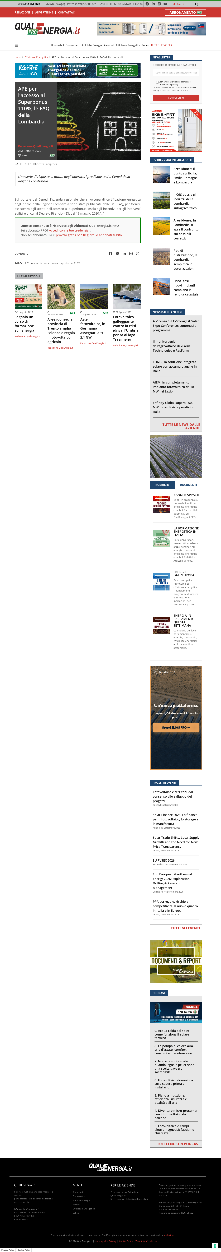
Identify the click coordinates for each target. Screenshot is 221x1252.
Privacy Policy (7, 1250)
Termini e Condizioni (146, 1241)
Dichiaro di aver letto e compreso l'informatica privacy (175, 83)
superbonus (51, 263)
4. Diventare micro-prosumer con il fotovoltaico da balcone (176, 1114)
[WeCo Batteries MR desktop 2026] (176, 130)
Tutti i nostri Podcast (178, 1144)
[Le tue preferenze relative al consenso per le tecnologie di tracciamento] (215, 1246)
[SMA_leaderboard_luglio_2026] (151, 28)
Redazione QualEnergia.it (35, 146)
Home (18, 57)
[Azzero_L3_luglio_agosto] (78, 70)
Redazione (23, 12)
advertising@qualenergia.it (133, 1199)
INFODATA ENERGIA (28, 4)
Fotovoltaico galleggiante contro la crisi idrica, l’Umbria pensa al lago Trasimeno (126, 328)
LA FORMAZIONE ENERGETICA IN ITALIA (186, 532)
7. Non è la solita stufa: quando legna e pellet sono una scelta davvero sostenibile (174, 1066)
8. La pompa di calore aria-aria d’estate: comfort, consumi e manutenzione (174, 1049)
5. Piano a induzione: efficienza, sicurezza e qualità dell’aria (171, 1099)
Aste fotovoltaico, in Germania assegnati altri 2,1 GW (92, 328)
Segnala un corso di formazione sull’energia (24, 324)
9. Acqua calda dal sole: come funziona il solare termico (172, 1034)
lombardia (36, 263)
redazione (169, 1235)
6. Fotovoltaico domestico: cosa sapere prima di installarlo (174, 1083)
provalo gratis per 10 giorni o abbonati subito (89, 235)
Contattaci (66, 12)
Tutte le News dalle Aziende (181, 426)
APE (27, 263)
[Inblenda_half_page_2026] (176, 717)
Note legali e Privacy (106, 1241)
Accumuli (108, 45)
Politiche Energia (92, 45)
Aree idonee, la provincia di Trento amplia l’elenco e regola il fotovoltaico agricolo (61, 330)
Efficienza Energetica (128, 45)
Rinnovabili (57, 45)
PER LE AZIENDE (122, 1185)
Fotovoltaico (73, 45)
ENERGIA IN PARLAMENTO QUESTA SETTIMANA (184, 620)
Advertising (44, 12)
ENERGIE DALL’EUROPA (184, 573)
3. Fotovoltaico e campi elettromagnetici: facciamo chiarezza (174, 1129)
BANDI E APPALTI (186, 494)
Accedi (180, 4)
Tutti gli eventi (185, 928)
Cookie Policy (126, 1241)
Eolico (145, 45)
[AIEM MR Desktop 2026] (176, 456)
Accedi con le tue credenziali (69, 230)
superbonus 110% (69, 263)
